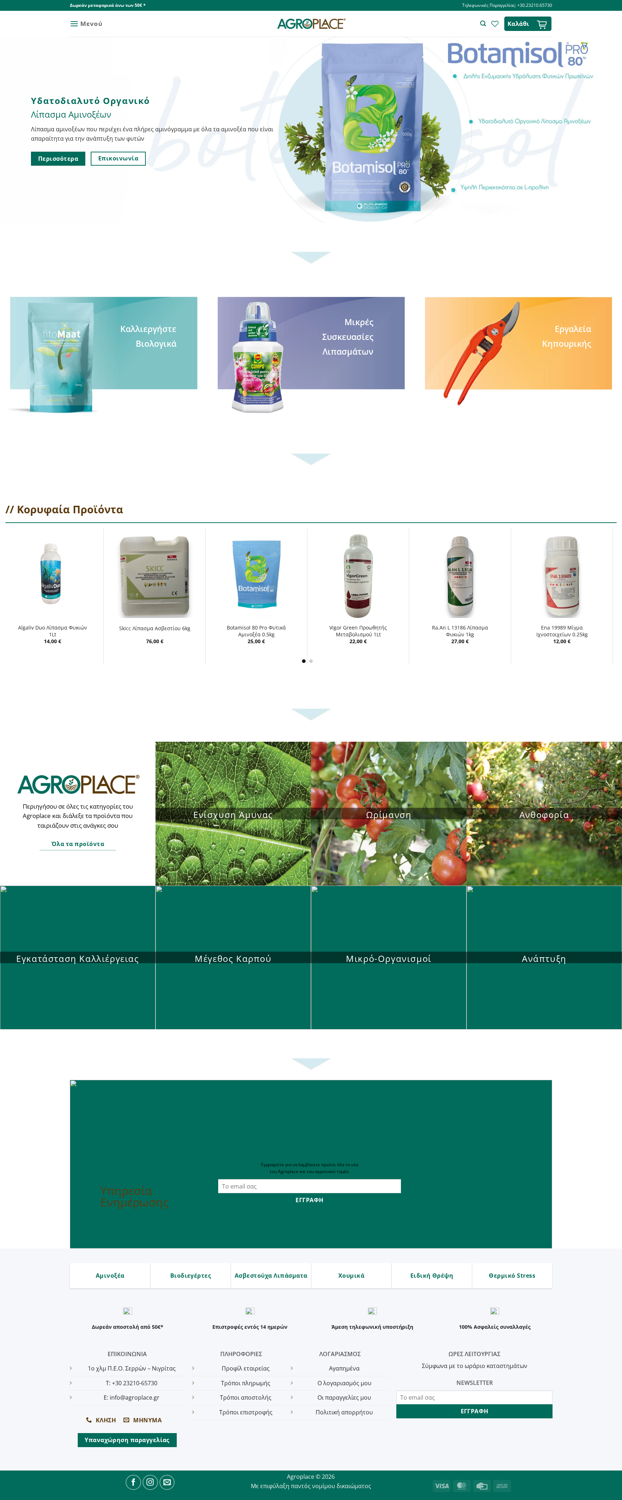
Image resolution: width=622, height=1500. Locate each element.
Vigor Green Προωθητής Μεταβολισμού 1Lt (358, 631)
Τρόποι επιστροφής (245, 1412)
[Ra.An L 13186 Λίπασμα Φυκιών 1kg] (460, 576)
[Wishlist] (495, 24)
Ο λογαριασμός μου (344, 1383)
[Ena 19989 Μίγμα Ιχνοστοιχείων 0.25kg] (562, 576)
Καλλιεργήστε (148, 329)
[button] (86, 23)
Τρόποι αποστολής (245, 1397)
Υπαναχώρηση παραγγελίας (127, 1440)
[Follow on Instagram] (150, 1482)
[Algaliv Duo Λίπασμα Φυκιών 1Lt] (53, 576)
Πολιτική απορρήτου (344, 1412)
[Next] (609, 595)
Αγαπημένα (344, 1368)
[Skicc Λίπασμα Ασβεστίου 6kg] (155, 576)
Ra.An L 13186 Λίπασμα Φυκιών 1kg (460, 631)
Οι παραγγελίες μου (344, 1397)
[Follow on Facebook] (133, 1482)
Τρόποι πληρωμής (245, 1383)
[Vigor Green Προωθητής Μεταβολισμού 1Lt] (358, 576)
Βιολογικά (156, 343)
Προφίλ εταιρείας (246, 1368)
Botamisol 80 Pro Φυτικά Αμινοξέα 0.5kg (256, 631)
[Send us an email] (167, 1482)
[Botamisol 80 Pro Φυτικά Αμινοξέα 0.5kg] (256, 576)
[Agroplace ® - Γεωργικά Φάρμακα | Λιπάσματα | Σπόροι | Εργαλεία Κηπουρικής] (311, 24)
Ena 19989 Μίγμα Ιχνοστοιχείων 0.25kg (562, 631)
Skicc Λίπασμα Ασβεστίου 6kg (154, 628)
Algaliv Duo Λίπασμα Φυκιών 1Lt (52, 631)
